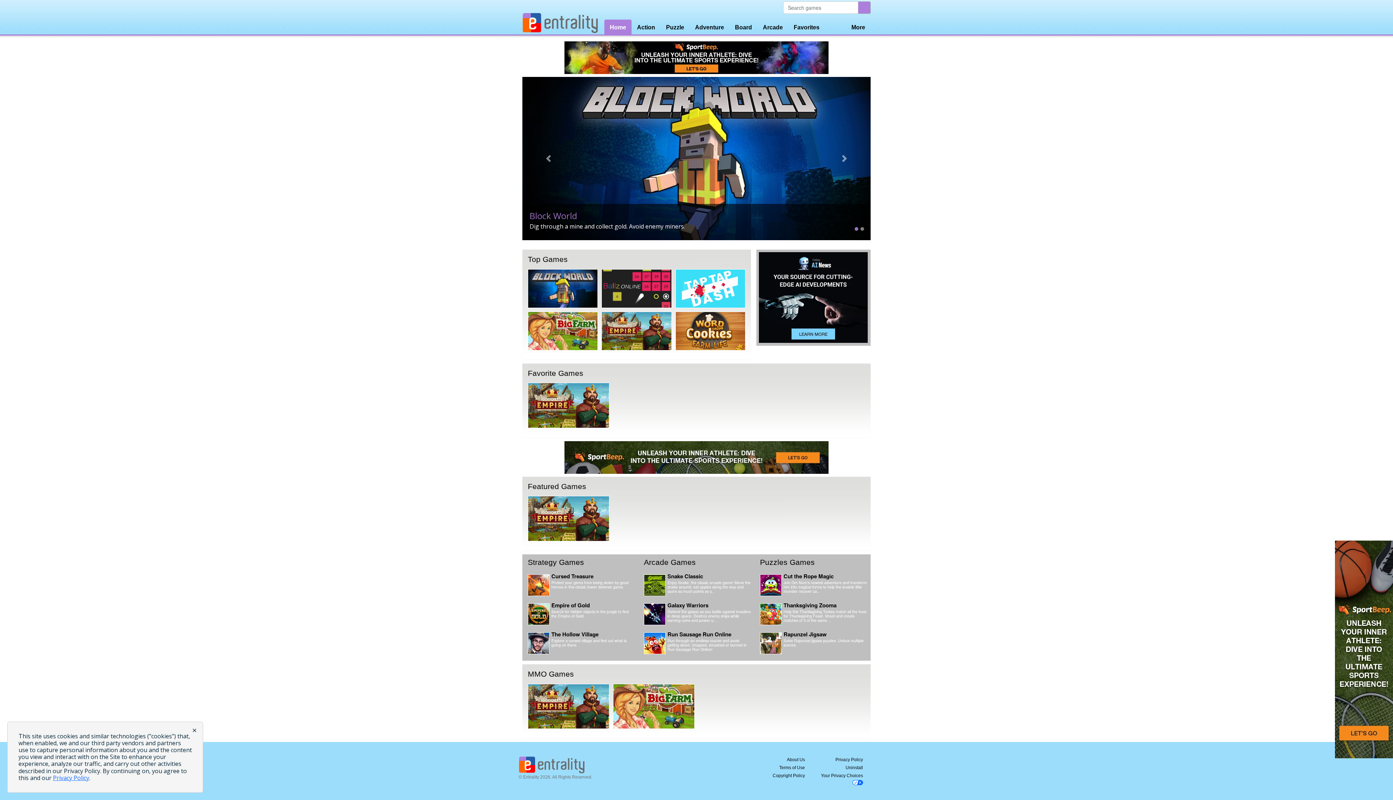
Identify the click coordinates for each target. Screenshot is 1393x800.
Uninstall (854, 767)
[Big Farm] (563, 331)
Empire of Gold (570, 605)
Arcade (773, 27)
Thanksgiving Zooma (810, 605)
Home (618, 27)
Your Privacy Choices (842, 775)
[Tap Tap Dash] (710, 288)
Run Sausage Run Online (699, 634)
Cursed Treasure (572, 576)
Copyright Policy (789, 775)
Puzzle (675, 27)
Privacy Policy (849, 759)
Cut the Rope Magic (809, 576)
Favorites (806, 27)
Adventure (709, 27)
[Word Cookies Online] (710, 331)
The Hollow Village (575, 634)
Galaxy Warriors (687, 605)
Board (743, 27)
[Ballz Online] (636, 288)
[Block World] (563, 288)
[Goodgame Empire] (636, 331)
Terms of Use (792, 767)
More (858, 27)
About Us (796, 759)
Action (646, 27)
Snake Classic (685, 576)
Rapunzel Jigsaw (805, 634)
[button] (548, 158)
